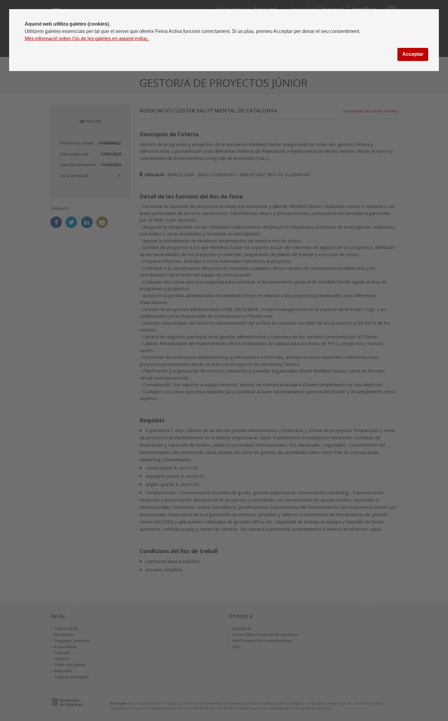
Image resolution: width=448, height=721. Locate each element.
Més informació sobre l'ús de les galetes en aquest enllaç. (87, 38)
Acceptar (412, 54)
